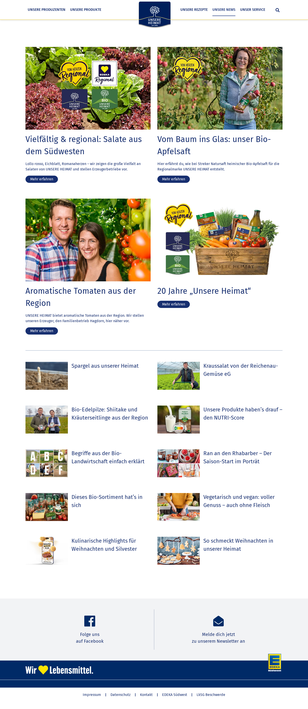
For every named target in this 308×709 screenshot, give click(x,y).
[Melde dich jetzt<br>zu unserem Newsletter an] (218, 621)
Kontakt (146, 695)
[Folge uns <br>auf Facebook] (90, 621)
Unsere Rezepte (194, 9)
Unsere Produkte (85, 9)
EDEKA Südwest (174, 695)
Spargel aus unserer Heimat (105, 366)
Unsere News (223, 9)
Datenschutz (120, 695)
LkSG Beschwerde (211, 695)
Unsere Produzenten (46, 9)
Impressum (92, 695)
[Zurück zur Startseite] (154, 17)
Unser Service (252, 9)
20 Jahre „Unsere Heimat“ (204, 291)
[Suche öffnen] (278, 10)
